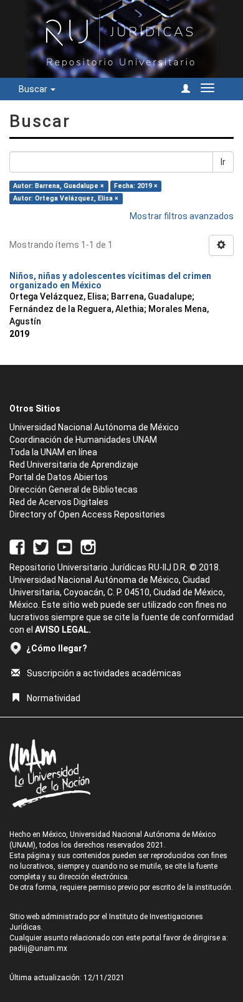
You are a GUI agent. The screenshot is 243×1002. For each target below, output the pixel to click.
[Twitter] (41, 547)
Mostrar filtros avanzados (182, 216)
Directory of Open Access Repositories (87, 514)
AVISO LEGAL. (63, 630)
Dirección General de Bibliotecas (73, 489)
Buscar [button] (34, 89)
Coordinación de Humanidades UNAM (83, 440)
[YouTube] (64, 547)
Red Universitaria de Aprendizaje (73, 465)
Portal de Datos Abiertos (58, 477)
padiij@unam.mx (38, 948)
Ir (223, 162)
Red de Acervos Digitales (58, 502)
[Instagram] (88, 547)
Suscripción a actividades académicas (104, 673)
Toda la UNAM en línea (53, 452)
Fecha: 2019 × (136, 186)
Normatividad (53, 698)
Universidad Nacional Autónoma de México (94, 427)
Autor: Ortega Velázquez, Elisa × (65, 198)
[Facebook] (17, 547)
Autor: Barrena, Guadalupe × (58, 186)
